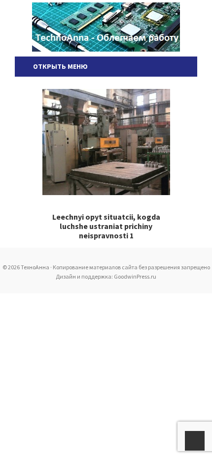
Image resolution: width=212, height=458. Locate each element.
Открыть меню (59, 66)
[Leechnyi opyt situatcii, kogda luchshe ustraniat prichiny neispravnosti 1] (106, 142)
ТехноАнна (106, 27)
